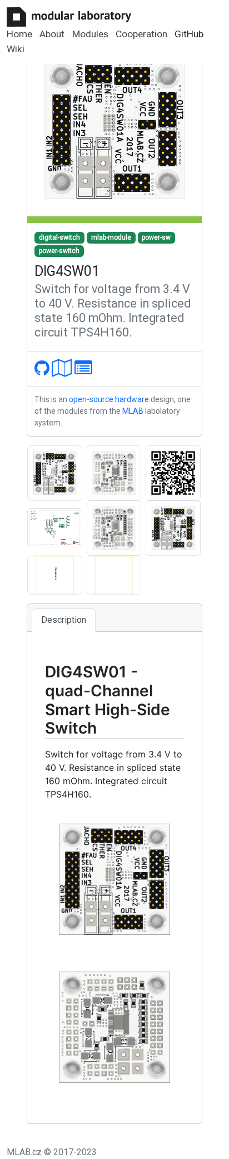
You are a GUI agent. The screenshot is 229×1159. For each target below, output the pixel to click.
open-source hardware (109, 399)
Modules (90, 33)
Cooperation (141, 33)
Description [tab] (63, 620)
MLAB (132, 411)
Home (19, 33)
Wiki (15, 49)
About (51, 33)
